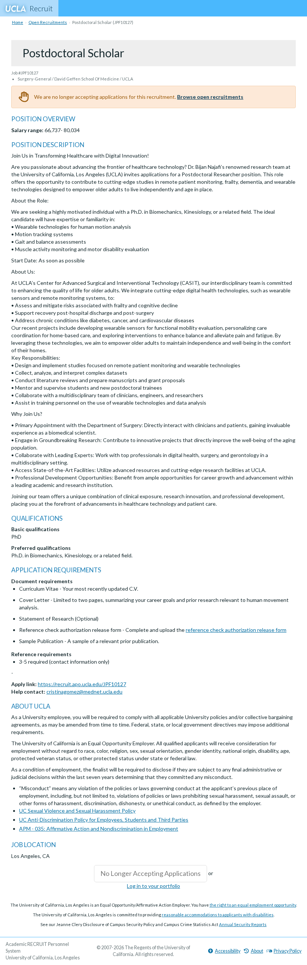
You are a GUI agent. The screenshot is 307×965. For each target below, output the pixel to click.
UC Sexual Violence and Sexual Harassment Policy (77, 810)
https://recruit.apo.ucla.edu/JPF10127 (82, 684)
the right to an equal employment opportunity (253, 904)
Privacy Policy (287, 951)
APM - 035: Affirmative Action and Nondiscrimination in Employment (98, 828)
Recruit (41, 8)
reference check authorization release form (236, 630)
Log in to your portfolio (153, 886)
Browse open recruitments (210, 97)
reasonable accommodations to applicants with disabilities (218, 914)
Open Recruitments (47, 22)
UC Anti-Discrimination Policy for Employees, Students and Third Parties (103, 819)
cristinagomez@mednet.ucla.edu (84, 691)
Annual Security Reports (243, 924)
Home (17, 22)
